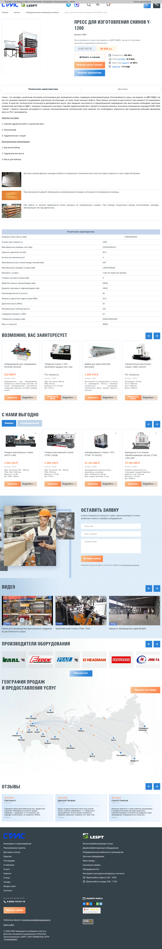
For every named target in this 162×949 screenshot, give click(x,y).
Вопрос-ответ (10, 886)
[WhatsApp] (97, 903)
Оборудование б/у (91, 869)
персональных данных (130, 565)
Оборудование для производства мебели (42, 12)
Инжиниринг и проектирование (17, 844)
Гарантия (116, 67)
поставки (121, 59)
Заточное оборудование (93, 856)
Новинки (9, 423)
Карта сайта (9, 925)
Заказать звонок (14, 910)
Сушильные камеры (91, 865)
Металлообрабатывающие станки (98, 844)
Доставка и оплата (12, 852)
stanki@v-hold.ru (94, 898)
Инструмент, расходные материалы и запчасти (103, 874)
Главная (5, 12)
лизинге (125, 63)
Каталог (17, 12)
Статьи (7, 878)
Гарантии (8, 856)
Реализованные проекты (14, 848)
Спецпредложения (29, 423)
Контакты (8, 891)
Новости (7, 874)
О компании (9, 865)
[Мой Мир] (90, 903)
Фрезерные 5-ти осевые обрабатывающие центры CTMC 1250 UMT (141, 455)
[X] (94, 903)
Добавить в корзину (90, 57)
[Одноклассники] (87, 903)
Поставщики (9, 861)
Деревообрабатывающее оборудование (100, 848)
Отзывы (11, 787)
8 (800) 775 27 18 (16, 902)
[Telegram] (100, 903)
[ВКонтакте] (84, 903)
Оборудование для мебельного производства (103, 852)
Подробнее (32, 398)
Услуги (7, 869)
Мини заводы (89, 861)
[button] (147, 4)
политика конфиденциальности (36, 920)
